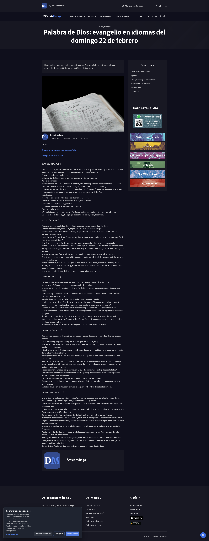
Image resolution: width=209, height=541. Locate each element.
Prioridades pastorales (140, 72)
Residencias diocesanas (140, 83)
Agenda (134, 76)
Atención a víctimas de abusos (137, 6)
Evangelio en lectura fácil (52, 155)
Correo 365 (90, 509)
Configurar (59, 534)
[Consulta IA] (203, 535)
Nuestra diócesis (76, 16)
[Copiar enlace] (88, 138)
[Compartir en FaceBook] (77, 138)
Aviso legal (90, 517)
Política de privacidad (94, 521)
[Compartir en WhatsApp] (74, 138)
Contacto (135, 91)
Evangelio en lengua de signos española (59, 150)
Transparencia (105, 16)
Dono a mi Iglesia (122, 16)
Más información (12, 534)
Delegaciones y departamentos (143, 79)
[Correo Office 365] (141, 16)
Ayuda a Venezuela (56, 6)
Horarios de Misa (136, 505)
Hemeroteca (136, 87)
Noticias (91, 16)
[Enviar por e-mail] (82, 138)
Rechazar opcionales (43, 534)
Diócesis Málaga (56, 135)
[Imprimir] (85, 138)
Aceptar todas (72, 534)
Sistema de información (95, 513)
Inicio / (101, 27)
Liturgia (107, 27)
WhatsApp (134, 513)
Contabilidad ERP (93, 505)
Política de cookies (93, 525)
